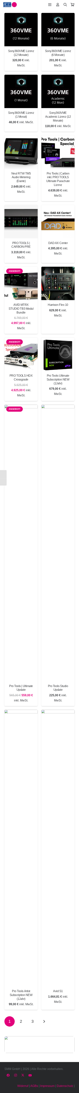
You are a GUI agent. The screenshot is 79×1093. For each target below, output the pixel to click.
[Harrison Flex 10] (58, 283)
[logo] (10, 4)
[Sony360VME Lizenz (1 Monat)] (21, 91)
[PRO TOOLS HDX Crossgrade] (21, 354)
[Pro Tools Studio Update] (58, 543)
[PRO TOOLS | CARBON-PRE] (21, 221)
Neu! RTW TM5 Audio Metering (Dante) (21, 177)
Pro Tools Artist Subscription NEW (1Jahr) (21, 995)
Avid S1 (58, 991)
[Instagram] (15, 1075)
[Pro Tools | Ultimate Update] (21, 543)
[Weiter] (44, 1021)
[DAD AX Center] (58, 221)
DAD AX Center (58, 243)
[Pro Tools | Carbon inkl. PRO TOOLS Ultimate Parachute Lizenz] (58, 152)
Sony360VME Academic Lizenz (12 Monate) (58, 116)
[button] (50, 4)
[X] (22, 1075)
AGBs (34, 1085)
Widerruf (22, 1085)
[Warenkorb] (72, 4)
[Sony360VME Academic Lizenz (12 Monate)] (58, 91)
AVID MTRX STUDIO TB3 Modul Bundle (21, 308)
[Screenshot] (39, 1044)
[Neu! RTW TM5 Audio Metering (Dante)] (21, 152)
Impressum (47, 1085)
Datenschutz (65, 1085)
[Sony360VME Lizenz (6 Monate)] (58, 29)
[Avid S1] (58, 848)
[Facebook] (8, 1075)
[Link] (57, 4)
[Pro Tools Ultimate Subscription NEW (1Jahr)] (58, 354)
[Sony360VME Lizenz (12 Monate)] (21, 29)
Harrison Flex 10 (58, 304)
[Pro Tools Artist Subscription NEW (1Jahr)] (21, 848)
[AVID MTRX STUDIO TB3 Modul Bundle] (21, 283)
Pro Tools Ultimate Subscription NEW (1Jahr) (58, 379)
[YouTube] (30, 1075)
